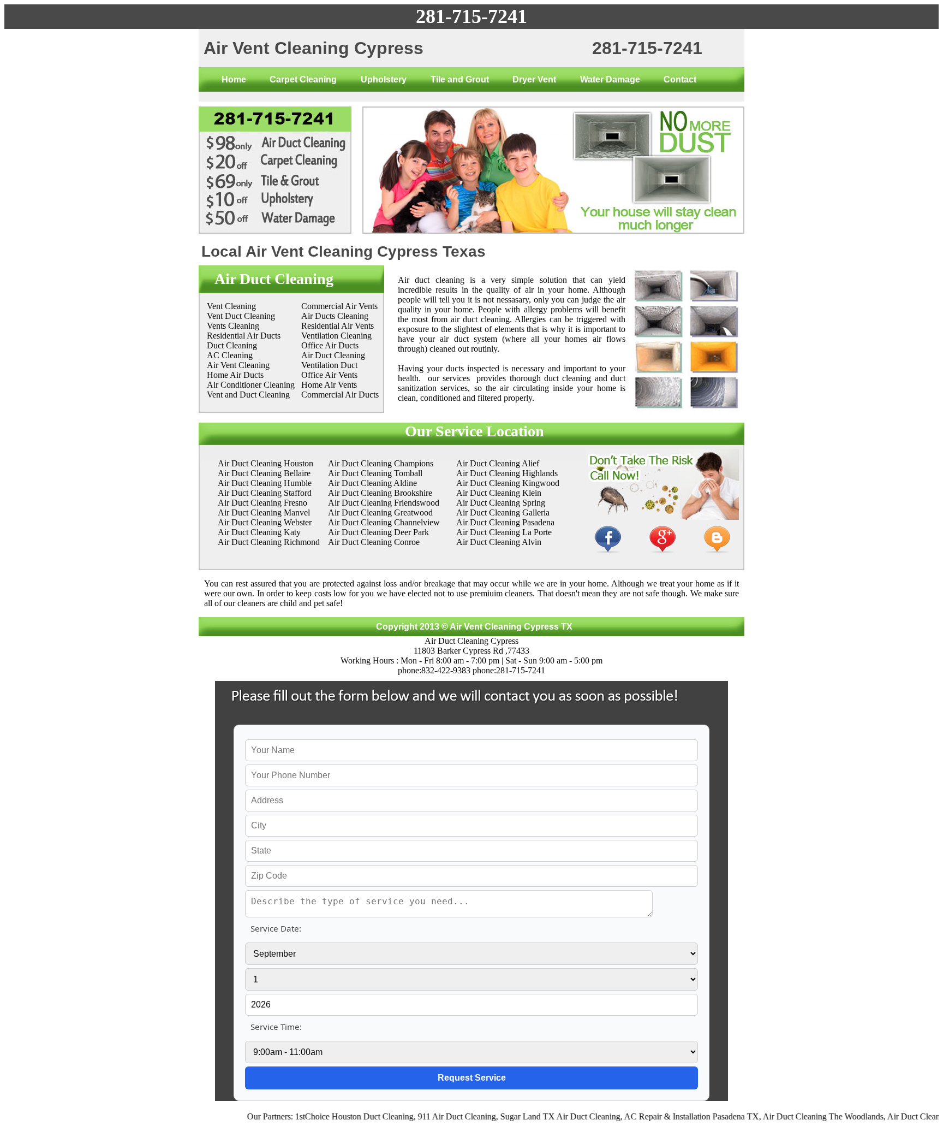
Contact (680, 79)
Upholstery (384, 79)
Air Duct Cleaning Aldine (372, 483)
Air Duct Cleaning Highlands (507, 473)
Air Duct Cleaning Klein (498, 492)
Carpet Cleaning (303, 79)
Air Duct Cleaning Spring (500, 502)
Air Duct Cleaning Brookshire (380, 492)
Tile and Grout (460, 79)
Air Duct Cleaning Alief (497, 463)
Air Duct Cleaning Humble (265, 483)
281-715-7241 (471, 16)
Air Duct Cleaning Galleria (503, 512)
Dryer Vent (534, 79)
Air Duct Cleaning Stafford (265, 492)
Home (234, 79)
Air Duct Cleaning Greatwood (380, 512)
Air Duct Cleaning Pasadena (505, 522)
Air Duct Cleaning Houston (265, 463)
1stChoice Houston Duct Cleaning (331, 1116)
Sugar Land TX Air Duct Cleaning (538, 1116)
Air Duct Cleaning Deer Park (378, 532)
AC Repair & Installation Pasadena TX (668, 1116)
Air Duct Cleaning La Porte (504, 532)
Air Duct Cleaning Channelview (384, 522)
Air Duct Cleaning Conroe (374, 542)
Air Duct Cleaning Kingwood (507, 483)
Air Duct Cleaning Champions (380, 463)
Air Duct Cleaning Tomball (375, 473)
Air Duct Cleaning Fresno (262, 502)
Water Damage (610, 79)
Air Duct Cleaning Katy (259, 532)
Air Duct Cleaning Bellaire (264, 473)
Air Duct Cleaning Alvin (498, 542)
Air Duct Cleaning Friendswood (383, 502)
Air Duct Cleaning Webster (265, 522)
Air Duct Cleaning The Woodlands (800, 1116)
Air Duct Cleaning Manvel (264, 512)
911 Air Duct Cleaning (434, 1116)
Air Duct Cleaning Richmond (269, 542)
